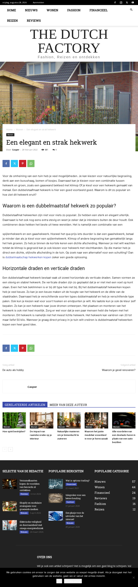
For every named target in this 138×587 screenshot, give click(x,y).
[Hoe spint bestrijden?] (14, 420)
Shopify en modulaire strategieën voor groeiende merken (31, 506)
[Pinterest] (22, 163)
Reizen (12, 20)
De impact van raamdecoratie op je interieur (41, 435)
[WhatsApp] (30, 163)
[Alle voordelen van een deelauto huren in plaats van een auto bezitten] (123, 420)
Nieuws (31, 10)
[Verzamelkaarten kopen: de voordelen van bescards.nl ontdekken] (10, 484)
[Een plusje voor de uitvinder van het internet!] (56, 516)
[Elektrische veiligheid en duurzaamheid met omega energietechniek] (10, 525)
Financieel (98, 10)
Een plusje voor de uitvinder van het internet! (75, 516)
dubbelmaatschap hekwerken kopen (28, 257)
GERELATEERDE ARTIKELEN (25, 405)
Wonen (52, 10)
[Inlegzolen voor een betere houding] (56, 498)
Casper (15, 149)
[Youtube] (132, 2)
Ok (59, 581)
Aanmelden (38, 2)
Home (11, 10)
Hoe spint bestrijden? (14, 431)
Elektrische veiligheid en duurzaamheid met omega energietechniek (31, 525)
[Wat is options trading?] (56, 484)
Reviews (34, 20)
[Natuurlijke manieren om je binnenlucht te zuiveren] (69, 420)
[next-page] (10, 449)
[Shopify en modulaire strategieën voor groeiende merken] (10, 506)
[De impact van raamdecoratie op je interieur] (41, 420)
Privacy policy (72, 581)
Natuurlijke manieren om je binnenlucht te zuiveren (68, 435)
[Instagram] (121, 2)
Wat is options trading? (77, 480)
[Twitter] (127, 2)
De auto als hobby (13, 370)
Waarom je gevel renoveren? (118, 370)
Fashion (73, 10)
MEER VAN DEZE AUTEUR (68, 405)
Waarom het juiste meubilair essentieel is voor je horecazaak (96, 435)
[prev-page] (5, 449)
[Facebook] (115, 2)
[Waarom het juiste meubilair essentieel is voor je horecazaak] (96, 420)
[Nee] (133, 577)
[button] (131, 9)
